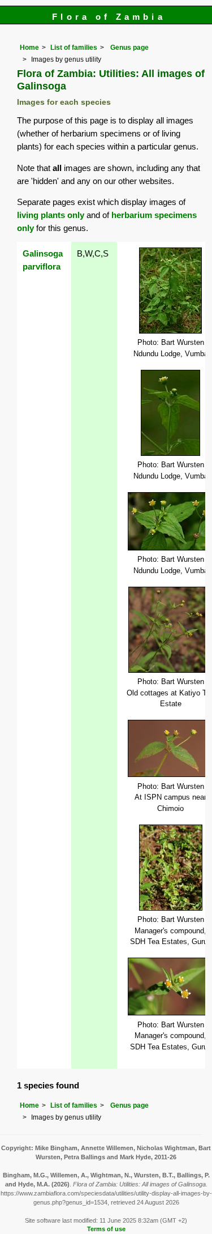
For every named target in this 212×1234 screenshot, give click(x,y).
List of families (73, 48)
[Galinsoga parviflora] (170, 289)
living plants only (50, 215)
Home (29, 48)
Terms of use (106, 1229)
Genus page (129, 48)
